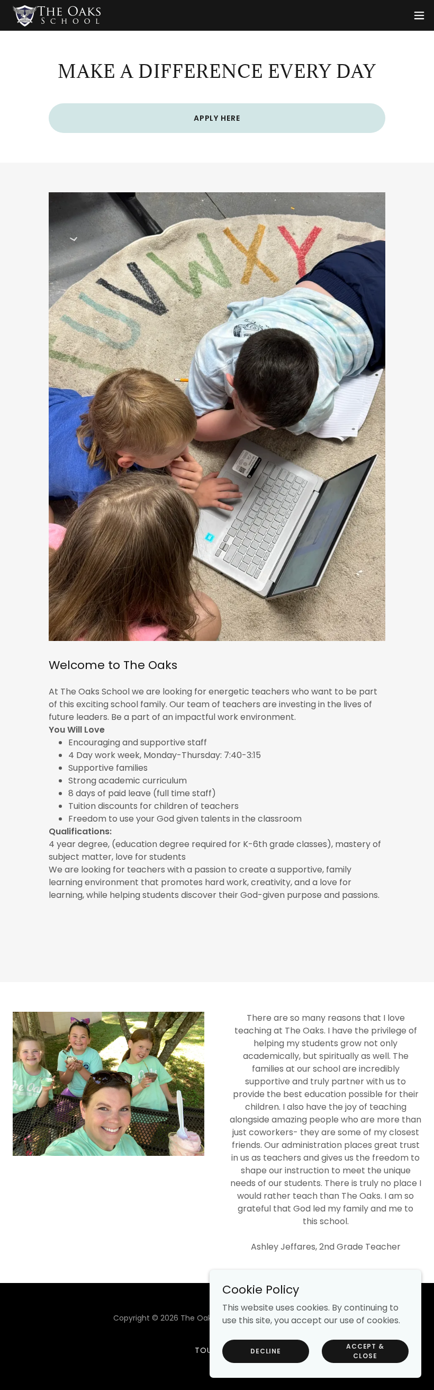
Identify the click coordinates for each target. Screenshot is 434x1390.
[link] (56, 15)
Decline (265, 1350)
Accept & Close (365, 1350)
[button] (419, 15)
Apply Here (217, 118)
